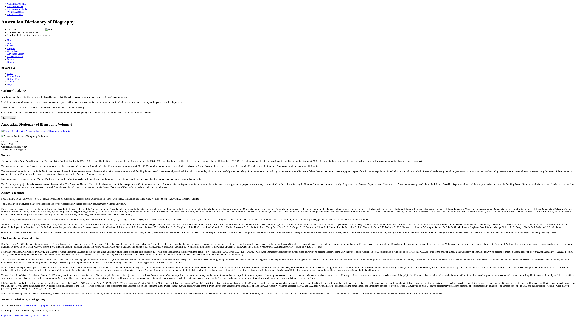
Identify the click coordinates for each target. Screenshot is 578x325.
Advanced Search (15, 54)
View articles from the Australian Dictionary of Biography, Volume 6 (37, 131)
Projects (11, 48)
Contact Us (46, 315)
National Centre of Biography (34, 305)
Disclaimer (18, 315)
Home (10, 40)
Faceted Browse (15, 56)
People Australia (15, 6)
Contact (11, 45)
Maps (9, 84)
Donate (10, 62)
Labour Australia (15, 14)
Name (10, 73)
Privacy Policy (32, 315)
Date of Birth (13, 76)
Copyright (6, 315)
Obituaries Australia (16, 3)
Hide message (8, 118)
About (10, 43)
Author (10, 81)
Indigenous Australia (17, 9)
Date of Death (14, 79)
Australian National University (68, 305)
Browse (11, 59)
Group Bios (12, 51)
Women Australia (15, 12)
